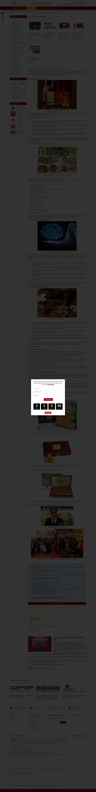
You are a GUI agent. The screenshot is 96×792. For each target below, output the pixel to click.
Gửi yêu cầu (48, 399)
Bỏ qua (48, 412)
